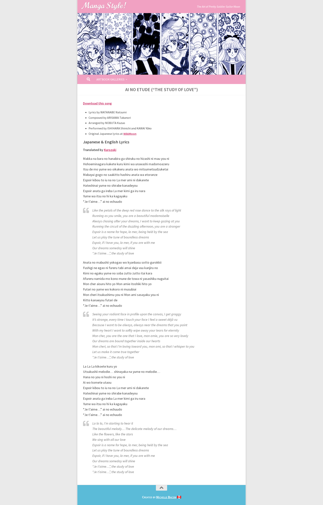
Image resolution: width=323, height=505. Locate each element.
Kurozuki (110, 150)
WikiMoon (129, 134)
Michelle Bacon (166, 497)
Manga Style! (104, 5)
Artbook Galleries (110, 79)
